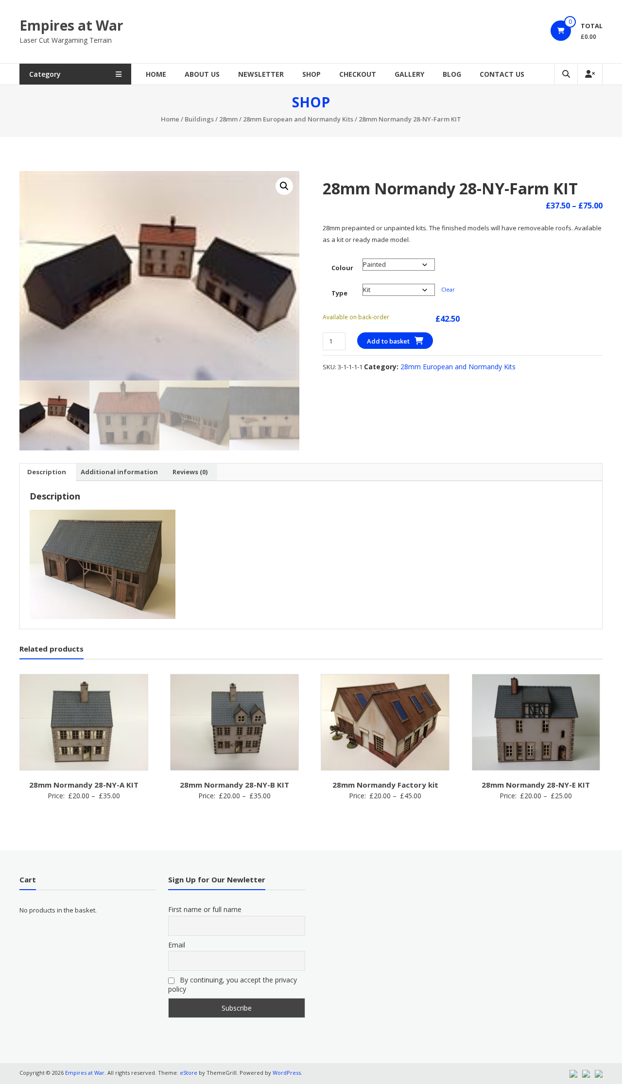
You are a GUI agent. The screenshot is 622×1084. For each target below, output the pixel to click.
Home (156, 74)
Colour (342, 267)
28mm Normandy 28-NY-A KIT (83, 785)
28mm (228, 119)
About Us (202, 74)
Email (176, 944)
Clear (448, 289)
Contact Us (502, 74)
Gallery (409, 74)
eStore (188, 1072)
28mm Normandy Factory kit (385, 785)
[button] (284, 186)
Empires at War (71, 25)
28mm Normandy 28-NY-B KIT (234, 785)
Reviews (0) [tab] (190, 471)
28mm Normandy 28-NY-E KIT (536, 785)
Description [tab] (46, 471)
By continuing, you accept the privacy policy (232, 984)
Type (339, 293)
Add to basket (388, 341)
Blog (452, 74)
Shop (311, 74)
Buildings (199, 119)
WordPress (287, 1072)
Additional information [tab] (119, 471)
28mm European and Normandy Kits (298, 119)
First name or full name (205, 909)
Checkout (357, 74)
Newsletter (261, 74)
